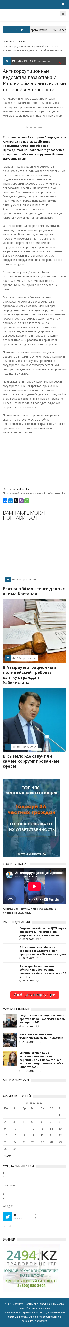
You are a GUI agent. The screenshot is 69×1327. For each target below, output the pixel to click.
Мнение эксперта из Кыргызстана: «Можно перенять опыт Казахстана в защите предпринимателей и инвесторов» (41, 1060)
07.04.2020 (28, 1026)
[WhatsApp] (26, 500)
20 (42, 1135)
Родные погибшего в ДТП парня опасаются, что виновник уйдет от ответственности (42, 932)
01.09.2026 (28, 939)
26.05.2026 (28, 980)
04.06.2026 (28, 958)
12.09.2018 (28, 1071)
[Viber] (21, 500)
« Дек (7, 1155)
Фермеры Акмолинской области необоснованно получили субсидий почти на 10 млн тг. (42, 971)
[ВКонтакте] (5, 500)
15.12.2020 (21, 61)
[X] (16, 500)
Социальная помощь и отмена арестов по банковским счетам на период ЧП (42, 1019)
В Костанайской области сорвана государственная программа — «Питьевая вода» (42, 951)
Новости (20, 41)
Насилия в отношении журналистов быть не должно (41, 1036)
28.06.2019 (28, 1042)
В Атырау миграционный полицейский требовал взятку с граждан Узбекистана (29, 675)
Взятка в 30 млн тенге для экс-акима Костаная (34, 591)
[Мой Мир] (10, 500)
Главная (7, 41)
